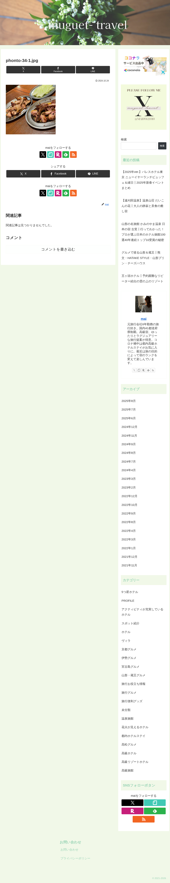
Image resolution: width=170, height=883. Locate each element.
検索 (124, 139)
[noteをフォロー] (50, 154)
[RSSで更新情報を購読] (73, 154)
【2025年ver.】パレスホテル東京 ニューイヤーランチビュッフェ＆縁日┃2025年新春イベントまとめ (143, 180)
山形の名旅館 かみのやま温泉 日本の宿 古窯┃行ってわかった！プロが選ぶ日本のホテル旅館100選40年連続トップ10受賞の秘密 (143, 232)
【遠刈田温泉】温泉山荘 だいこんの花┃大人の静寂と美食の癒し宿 (143, 206)
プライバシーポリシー (75, 858)
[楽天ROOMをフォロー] (58, 154)
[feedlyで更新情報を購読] (65, 154)
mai (144, 319)
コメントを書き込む (58, 249)
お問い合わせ (69, 849)
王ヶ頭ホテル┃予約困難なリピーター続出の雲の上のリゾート (142, 278)
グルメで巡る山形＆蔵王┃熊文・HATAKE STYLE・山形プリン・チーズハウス (143, 258)
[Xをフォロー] (43, 154)
